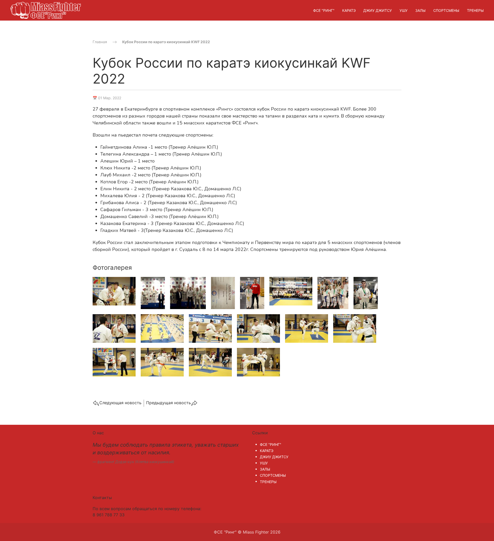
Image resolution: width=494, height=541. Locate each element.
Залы (420, 10)
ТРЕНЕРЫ (475, 10)
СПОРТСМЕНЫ (446, 10)
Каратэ (349, 10)
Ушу (404, 10)
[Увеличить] (114, 290)
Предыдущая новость (168, 402)
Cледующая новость (120, 402)
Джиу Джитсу (377, 10)
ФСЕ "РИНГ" (323, 10)
